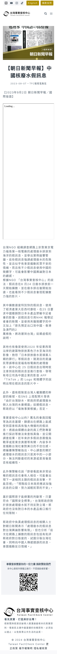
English (33, 3)
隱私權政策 (40, 648)
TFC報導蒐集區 (38, 83)
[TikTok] (21, 3)
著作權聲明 (26, 648)
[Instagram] (16, 3)
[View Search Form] (45, 13)
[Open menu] (51, 13)
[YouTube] (11, 3)
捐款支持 (47, 3)
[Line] (6, 3)
